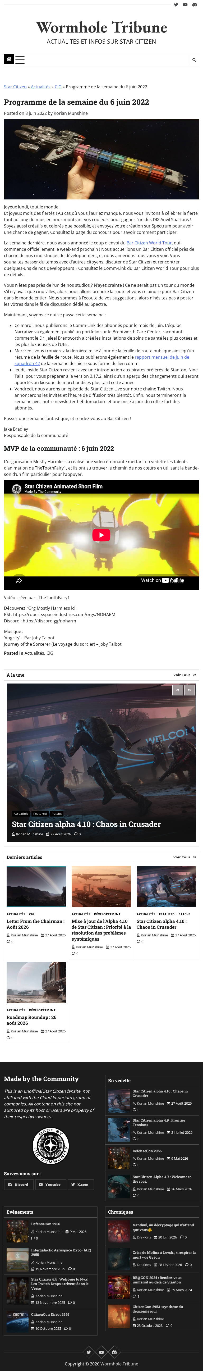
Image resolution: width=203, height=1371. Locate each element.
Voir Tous (182, 674)
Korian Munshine (71, 113)
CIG (58, 87)
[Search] (194, 60)
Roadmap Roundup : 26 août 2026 (32, 1020)
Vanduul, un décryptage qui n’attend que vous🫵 (163, 1227)
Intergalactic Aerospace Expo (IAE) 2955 (61, 1252)
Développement (107, 914)
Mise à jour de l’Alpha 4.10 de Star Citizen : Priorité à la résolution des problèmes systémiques (101, 930)
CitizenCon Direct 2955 (50, 1314)
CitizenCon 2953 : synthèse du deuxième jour (158, 1309)
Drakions (144, 1237)
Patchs (57, 814)
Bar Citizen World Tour (149, 243)
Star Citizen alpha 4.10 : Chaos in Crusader (86, 824)
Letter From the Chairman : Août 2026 (35, 924)
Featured (40, 814)
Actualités (40, 87)
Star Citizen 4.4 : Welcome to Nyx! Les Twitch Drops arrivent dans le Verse (60, 1284)
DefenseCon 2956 (147, 1151)
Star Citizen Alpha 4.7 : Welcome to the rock (162, 1179)
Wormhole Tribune (101, 26)
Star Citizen (15, 87)
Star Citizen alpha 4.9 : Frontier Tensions (159, 1122)
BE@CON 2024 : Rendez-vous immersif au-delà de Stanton (157, 1280)
